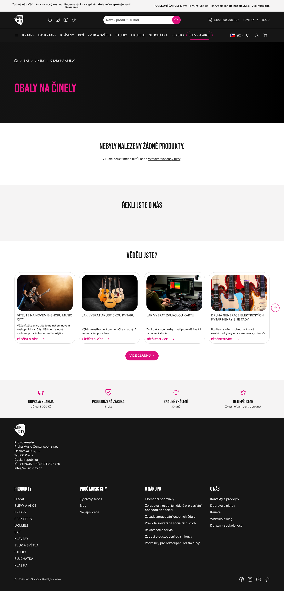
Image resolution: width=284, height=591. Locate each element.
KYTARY (20, 512)
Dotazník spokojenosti (226, 525)
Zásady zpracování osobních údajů (170, 516)
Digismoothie (53, 579)
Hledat (19, 499)
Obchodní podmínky (159, 499)
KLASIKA (20, 565)
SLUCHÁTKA (23, 559)
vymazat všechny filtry (164, 159)
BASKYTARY (23, 519)
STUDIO (20, 552)
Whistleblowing (221, 519)
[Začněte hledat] (176, 20)
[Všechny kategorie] (16, 35)
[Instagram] (58, 20)
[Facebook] (50, 20)
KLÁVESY (21, 539)
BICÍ (26, 60)
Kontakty (250, 19)
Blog (266, 19)
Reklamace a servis (159, 530)
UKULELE (21, 525)
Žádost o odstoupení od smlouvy (168, 536)
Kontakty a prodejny (224, 499)
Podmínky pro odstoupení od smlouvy (172, 543)
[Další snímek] (275, 308)
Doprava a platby (222, 505)
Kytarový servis (91, 499)
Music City (29, 579)
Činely (40, 60)
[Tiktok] (74, 20)
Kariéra (215, 512)
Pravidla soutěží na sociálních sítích (170, 523)
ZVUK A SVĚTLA (26, 545)
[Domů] (16, 60)
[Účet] (257, 35)
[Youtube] (66, 20)
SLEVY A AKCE (25, 505)
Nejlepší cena (89, 512)
